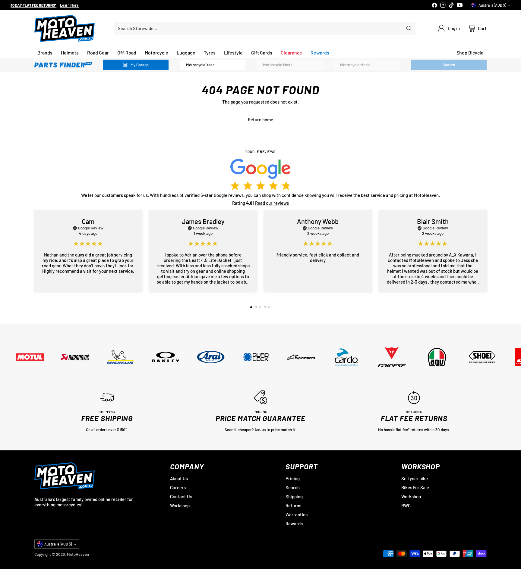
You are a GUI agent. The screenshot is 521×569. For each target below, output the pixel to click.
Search (293, 487)
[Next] (484, 251)
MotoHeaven (78, 554)
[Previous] (36, 251)
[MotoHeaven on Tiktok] (451, 5)
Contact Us (181, 496)
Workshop (180, 505)
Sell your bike (414, 478)
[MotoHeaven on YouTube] (460, 5)
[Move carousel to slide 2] (256, 307)
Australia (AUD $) (492, 5)
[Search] (408, 28)
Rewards (294, 523)
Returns (293, 505)
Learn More (69, 5)
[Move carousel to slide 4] (265, 307)
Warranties (297, 514)
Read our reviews (272, 203)
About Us (179, 478)
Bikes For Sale (415, 487)
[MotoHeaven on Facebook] (434, 5)
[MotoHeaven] (64, 28)
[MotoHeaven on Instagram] (443, 5)
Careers (178, 487)
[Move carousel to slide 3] (260, 307)
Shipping (294, 496)
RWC (406, 505)
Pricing (293, 478)
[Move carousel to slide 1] (251, 307)
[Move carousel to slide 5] (269, 307)
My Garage (140, 64)
